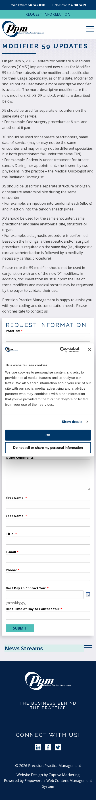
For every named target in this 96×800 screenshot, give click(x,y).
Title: (10, 534)
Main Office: (28, 5)
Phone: (11, 570)
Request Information (47, 14)
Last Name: (15, 516)
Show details (72, 422)
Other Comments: (20, 458)
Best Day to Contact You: (26, 588)
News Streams (24, 648)
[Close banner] (89, 349)
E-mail (11, 552)
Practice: (13, 331)
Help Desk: (69, 5)
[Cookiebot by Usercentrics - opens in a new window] (60, 350)
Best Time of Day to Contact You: (33, 609)
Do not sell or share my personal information (48, 447)
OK (48, 435)
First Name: (15, 498)
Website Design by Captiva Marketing (48, 774)
